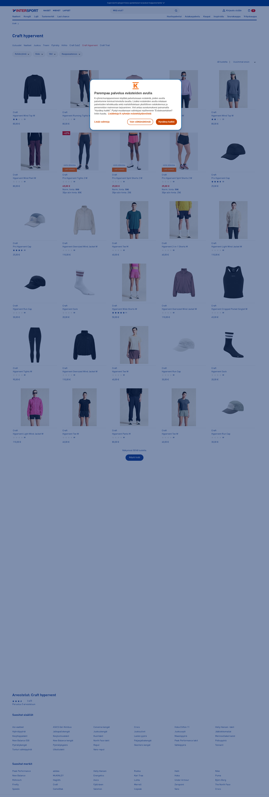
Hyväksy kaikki (166, 122)
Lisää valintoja (102, 122)
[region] (135, 105)
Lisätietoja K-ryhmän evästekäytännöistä (129, 113)
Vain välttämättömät (140, 122)
